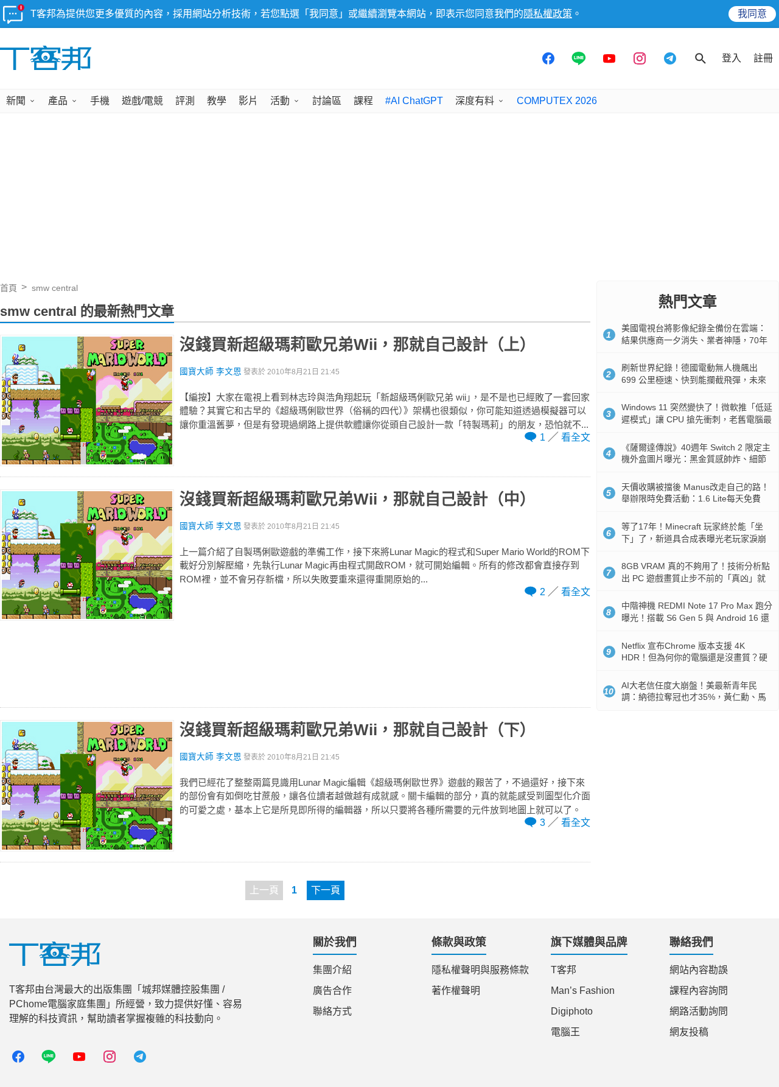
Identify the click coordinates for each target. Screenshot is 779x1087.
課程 (363, 101)
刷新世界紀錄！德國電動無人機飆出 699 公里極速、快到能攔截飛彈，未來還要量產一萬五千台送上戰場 (693, 379)
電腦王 (565, 1032)
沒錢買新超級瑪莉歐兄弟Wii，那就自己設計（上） (358, 344)
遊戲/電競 (142, 101)
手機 (100, 101)
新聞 (16, 101)
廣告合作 (332, 990)
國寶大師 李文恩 (211, 371)
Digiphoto (572, 1011)
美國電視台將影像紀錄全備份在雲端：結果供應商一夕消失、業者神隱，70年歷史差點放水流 (694, 340)
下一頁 (325, 890)
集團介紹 (332, 970)
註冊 (763, 58)
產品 (58, 101)
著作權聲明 (455, 990)
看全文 (575, 437)
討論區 (326, 101)
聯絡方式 (332, 1011)
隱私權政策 (547, 14)
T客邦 (563, 970)
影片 (248, 101)
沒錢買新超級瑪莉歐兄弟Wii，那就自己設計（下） (358, 730)
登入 (731, 58)
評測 (185, 101)
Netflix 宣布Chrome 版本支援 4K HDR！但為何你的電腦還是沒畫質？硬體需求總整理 (694, 657)
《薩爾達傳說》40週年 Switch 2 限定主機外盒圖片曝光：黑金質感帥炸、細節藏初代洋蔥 (695, 459)
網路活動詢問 (698, 1011)
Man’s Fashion (583, 990)
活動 (280, 101)
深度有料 (474, 101)
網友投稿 (688, 1032)
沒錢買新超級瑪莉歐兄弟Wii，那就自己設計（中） (358, 499)
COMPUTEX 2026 (557, 101)
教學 (216, 101)
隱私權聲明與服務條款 (480, 970)
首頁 (8, 288)
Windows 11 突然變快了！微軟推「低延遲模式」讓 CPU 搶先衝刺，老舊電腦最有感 (696, 419)
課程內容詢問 (698, 990)
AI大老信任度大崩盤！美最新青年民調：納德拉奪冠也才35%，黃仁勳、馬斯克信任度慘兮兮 (693, 697)
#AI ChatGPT (414, 101)
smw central (55, 288)
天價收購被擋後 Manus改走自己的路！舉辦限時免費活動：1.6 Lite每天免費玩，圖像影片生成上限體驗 (695, 499)
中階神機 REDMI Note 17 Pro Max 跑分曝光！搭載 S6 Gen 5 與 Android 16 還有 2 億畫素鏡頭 (696, 617)
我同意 (752, 14)
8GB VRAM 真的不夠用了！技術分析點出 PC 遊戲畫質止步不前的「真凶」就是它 (695, 578)
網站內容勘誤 (698, 970)
